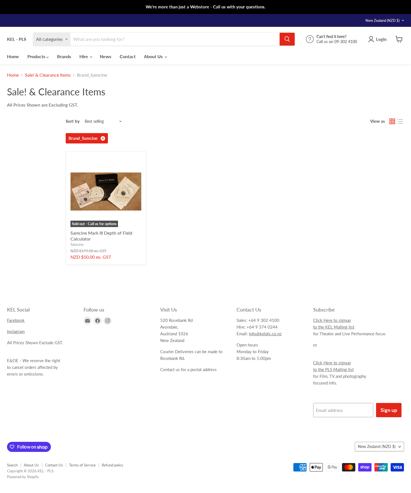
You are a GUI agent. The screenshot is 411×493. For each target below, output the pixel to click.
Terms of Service (82, 465)
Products (36, 56)
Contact (128, 56)
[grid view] (392, 121)
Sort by (73, 121)
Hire (84, 56)
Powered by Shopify (23, 477)
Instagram (16, 331)
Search (12, 465)
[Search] (287, 39)
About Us (154, 56)
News (105, 56)
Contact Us (54, 465)
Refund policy (112, 465)
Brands (64, 56)
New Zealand (382, 20)
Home (13, 56)
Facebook (16, 320)
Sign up (389, 410)
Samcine (77, 244)
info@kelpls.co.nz (265, 333)
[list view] (400, 121)
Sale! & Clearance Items (48, 74)
